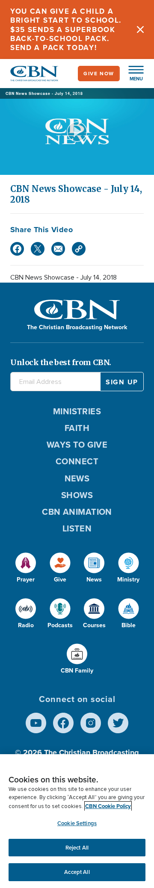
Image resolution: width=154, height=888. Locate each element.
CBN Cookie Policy (108, 806)
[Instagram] (90, 723)
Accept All (76, 872)
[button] (132, 73)
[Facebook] (17, 249)
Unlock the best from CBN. (60, 362)
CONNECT (77, 461)
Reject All (77, 848)
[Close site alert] (140, 29)
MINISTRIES (77, 411)
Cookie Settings (77, 823)
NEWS (77, 478)
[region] (77, 821)
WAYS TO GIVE (77, 444)
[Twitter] (37, 249)
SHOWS (77, 495)
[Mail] (58, 249)
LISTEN (77, 528)
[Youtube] (36, 723)
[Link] (79, 249)
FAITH (77, 428)
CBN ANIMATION (77, 511)
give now (98, 73)
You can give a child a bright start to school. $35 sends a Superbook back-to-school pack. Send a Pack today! (65, 29)
